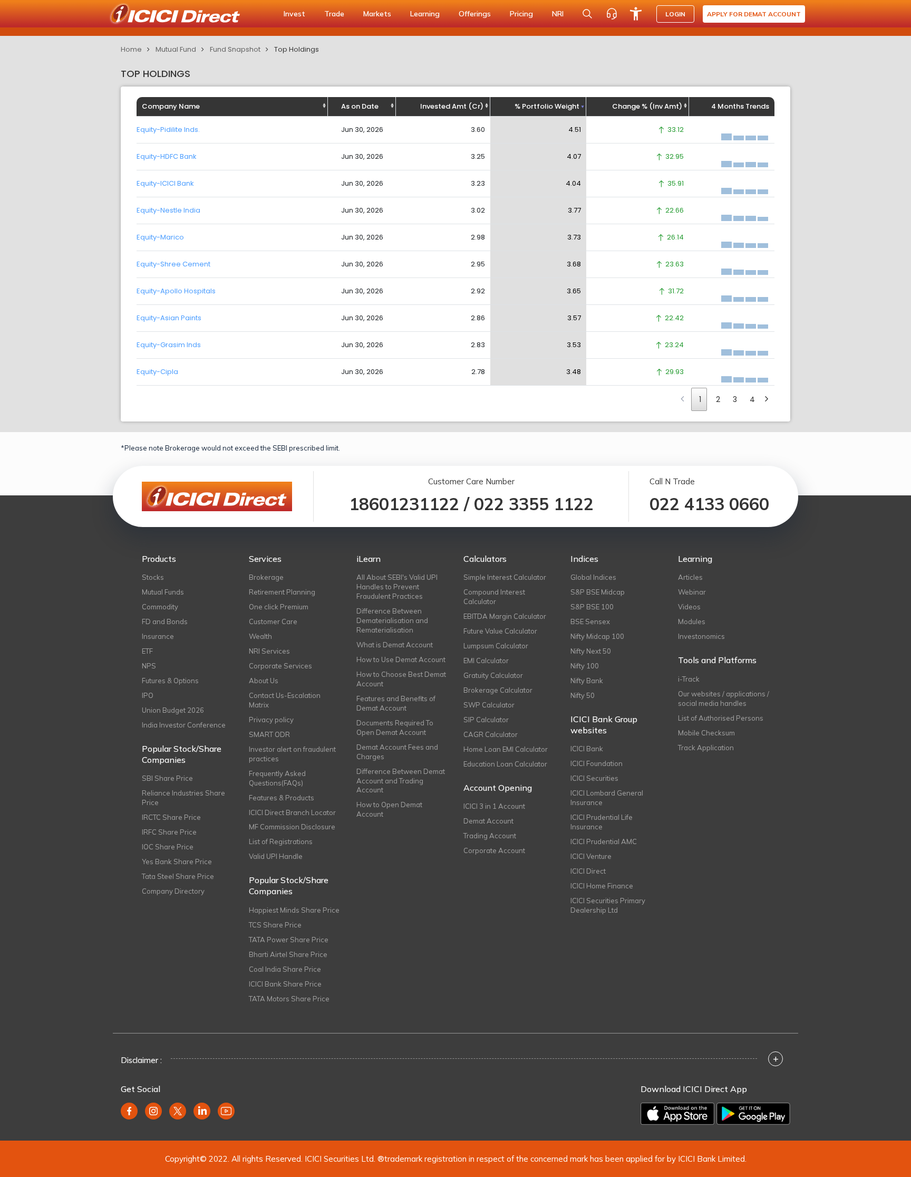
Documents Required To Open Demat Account (394, 727)
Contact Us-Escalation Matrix (285, 700)
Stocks (153, 577)
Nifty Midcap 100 (597, 636)
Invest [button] (294, 13)
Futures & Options (170, 680)
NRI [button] (558, 13)
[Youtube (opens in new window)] (226, 1111)
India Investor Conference (184, 725)
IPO (147, 695)
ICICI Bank (586, 748)
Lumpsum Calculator (495, 646)
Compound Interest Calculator (494, 597)
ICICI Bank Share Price (285, 984)
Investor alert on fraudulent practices (292, 754)
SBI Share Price (167, 778)
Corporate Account (494, 850)
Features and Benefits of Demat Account (395, 703)
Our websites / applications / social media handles (723, 698)
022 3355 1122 (534, 503)
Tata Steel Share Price (178, 876)
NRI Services (269, 651)
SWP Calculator (489, 705)
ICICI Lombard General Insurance (606, 798)
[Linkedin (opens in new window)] (201, 1111)
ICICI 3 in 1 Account (494, 806)
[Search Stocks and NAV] (587, 14)
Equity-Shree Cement (173, 264)
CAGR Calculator (490, 734)
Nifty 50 (582, 695)
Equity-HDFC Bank (167, 156)
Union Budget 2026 (173, 710)
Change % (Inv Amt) (647, 106)
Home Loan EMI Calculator (505, 749)
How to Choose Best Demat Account (401, 679)
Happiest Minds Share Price (294, 910)
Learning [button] (425, 13)
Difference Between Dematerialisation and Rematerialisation (392, 620)
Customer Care (273, 621)
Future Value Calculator (500, 631)
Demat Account (488, 821)
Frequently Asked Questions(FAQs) (277, 778)
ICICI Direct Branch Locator (292, 812)
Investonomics (701, 636)
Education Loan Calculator (505, 764)
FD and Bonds (165, 621)
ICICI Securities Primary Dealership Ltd (607, 905)
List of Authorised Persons (720, 718)
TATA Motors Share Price (289, 998)
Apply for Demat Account (754, 14)
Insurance (158, 636)
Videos (689, 606)
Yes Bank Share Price (177, 861)
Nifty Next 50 (590, 651)
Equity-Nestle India (168, 210)
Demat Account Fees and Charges (397, 752)
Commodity (160, 606)
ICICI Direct (588, 871)
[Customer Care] (611, 14)
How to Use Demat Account (400, 659)
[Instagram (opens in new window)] (153, 1111)
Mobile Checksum (706, 733)
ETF (147, 651)
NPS (149, 666)
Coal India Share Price (285, 969)
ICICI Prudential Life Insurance (601, 822)
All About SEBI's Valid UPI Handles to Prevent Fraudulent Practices (397, 586)
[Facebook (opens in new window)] (129, 1111)
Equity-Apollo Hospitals (176, 291)
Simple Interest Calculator (504, 577)
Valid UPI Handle (276, 856)
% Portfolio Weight (547, 106)
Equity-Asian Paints (169, 318)
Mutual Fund (176, 49)
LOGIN (675, 14)
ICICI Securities (594, 778)
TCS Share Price (275, 925)
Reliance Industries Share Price (183, 798)
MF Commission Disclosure (292, 826)
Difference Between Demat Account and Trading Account (400, 781)
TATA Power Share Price (288, 939)
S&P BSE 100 (592, 606)
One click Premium (278, 606)
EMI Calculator (486, 660)
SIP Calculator (486, 719)
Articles (690, 577)
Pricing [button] (521, 13)
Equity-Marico (160, 237)
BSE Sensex (590, 621)
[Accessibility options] (636, 14)
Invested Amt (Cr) (451, 106)
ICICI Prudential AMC (603, 841)
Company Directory (173, 891)
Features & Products (281, 797)
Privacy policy (271, 719)
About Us (263, 680)
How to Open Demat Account (389, 809)
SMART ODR (269, 734)
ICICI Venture (591, 856)
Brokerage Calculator (497, 690)
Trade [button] (334, 13)
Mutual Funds (163, 592)
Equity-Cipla (157, 372)
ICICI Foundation (596, 763)
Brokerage (266, 577)
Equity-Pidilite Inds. (168, 130)
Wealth (260, 636)
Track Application (706, 747)
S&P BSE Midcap (597, 592)
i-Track (689, 679)
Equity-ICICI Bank (165, 183)
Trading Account (489, 835)
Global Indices (593, 577)
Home (131, 49)
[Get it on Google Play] (753, 1114)
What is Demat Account (394, 644)
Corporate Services (280, 666)
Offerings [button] (475, 13)
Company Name (171, 106)
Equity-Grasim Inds (169, 345)
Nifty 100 (584, 666)
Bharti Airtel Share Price (288, 954)
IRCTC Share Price (171, 817)
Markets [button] (377, 13)
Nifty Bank (586, 680)
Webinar (692, 592)
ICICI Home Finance (601, 886)
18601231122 (404, 503)
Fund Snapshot (235, 49)
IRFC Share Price (169, 832)
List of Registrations (281, 841)
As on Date (360, 106)
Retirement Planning (282, 592)
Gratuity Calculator (493, 675)
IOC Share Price (167, 847)
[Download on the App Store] (677, 1114)
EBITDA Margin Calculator (504, 616)
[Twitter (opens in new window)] (177, 1111)
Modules (691, 621)
